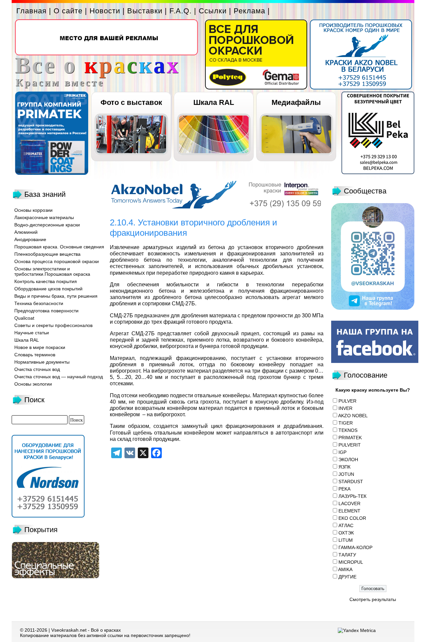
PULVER (347, 401)
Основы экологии (33, 384)
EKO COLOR (352, 518)
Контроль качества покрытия (45, 281)
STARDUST (350, 481)
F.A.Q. (180, 11)
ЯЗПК (344, 467)
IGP (342, 452)
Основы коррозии (33, 210)
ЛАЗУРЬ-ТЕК (352, 496)
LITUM (345, 540)
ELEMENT (349, 510)
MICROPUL (350, 562)
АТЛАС (345, 525)
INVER (345, 408)
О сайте (68, 11)
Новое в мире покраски (39, 347)
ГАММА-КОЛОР (355, 547)
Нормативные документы (42, 362)
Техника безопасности (38, 303)
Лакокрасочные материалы (44, 217)
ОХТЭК (346, 532)
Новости (105, 11)
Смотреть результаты (372, 599)
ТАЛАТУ (347, 554)
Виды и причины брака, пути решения (56, 296)
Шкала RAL (213, 102)
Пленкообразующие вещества (47, 254)
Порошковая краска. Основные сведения (59, 246)
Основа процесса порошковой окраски (56, 261)
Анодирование (30, 239)
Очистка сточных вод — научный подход (58, 376)
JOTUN (346, 474)
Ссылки (213, 11)
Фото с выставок (131, 102)
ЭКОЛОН (348, 459)
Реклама (249, 11)
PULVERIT (349, 445)
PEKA (344, 488)
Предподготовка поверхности (46, 310)
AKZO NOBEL (353, 415)
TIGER (345, 423)
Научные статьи (31, 332)
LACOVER (349, 503)
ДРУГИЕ (347, 576)
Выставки (144, 11)
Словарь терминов (34, 354)
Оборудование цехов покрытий (48, 288)
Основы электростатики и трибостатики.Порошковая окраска (52, 271)
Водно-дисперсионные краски (47, 224)
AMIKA (345, 569)
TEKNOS (347, 430)
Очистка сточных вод (37, 369)
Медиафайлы (296, 102)
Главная (31, 11)
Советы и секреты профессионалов (53, 325)
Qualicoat (24, 318)
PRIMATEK (350, 437)
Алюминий (26, 232)
